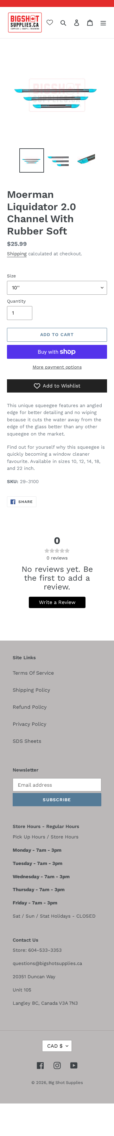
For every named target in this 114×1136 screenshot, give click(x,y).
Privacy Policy (29, 724)
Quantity (16, 301)
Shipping (17, 254)
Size (11, 275)
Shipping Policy (31, 690)
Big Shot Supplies (65, 1082)
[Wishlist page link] (50, 22)
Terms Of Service (33, 673)
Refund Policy (30, 707)
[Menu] (103, 22)
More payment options (57, 367)
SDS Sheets (27, 741)
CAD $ (55, 1046)
